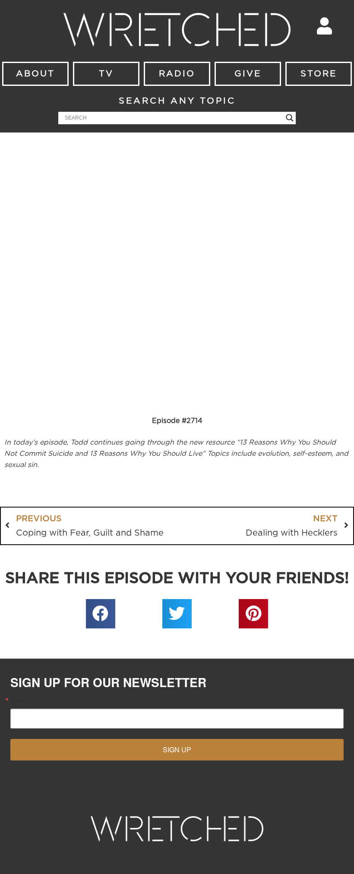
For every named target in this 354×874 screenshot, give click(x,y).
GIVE (247, 73)
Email (19, 700)
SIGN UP (177, 749)
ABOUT (35, 73)
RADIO (177, 73)
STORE (318, 73)
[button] (100, 613)
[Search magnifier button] (290, 118)
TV (106, 73)
